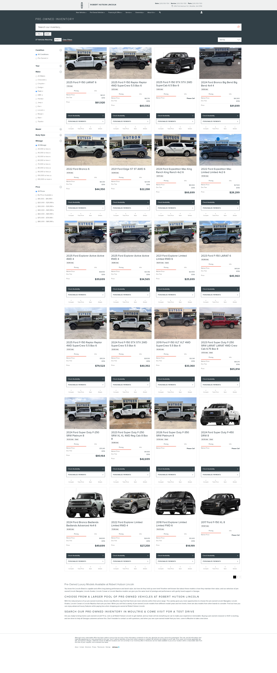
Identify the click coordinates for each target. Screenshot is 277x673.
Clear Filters (67, 40)
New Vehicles (80, 12)
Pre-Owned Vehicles (97, 12)
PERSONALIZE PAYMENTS (77, 121)
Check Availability (74, 116)
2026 (47, 34)
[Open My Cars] (200, 12)
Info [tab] (95, 91)
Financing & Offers (114, 12)
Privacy (94, 647)
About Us (150, 12)
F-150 (39, 34)
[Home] (82, 5)
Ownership (139, 12)
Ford (57, 40)
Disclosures (101, 647)
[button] (85, 86)
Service (128, 12)
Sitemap (108, 647)
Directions (88, 647)
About (76, 647)
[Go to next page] (240, 577)
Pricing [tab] (76, 91)
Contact (82, 647)
